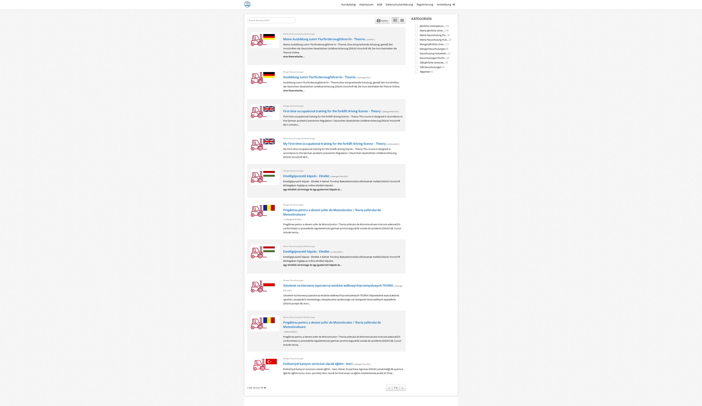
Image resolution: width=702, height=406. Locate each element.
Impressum (366, 4)
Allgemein (426, 71)
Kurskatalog (348, 4)
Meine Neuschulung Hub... (435, 39)
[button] (382, 20)
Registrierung (425, 4)
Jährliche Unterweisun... (434, 25)
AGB (379, 4)
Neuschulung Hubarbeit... (435, 53)
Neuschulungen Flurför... (434, 57)
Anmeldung (444, 4)
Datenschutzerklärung (399, 4)
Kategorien (421, 18)
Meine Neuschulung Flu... (435, 35)
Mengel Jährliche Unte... (434, 44)
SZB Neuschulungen (432, 67)
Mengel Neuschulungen (434, 48)
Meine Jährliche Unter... (434, 30)
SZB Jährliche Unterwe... (434, 62)
